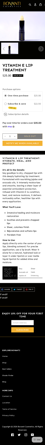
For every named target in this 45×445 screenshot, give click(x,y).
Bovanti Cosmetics (26, 427)
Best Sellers (7, 369)
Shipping (7, 80)
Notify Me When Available (22, 143)
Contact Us (7, 396)
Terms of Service (9, 409)
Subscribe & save (17, 105)
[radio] (5, 95)
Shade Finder (7, 375)
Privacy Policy (8, 415)
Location (6, 403)
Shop (4, 363)
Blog (4, 382)
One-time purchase (18, 95)
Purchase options (11, 89)
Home (5, 356)
